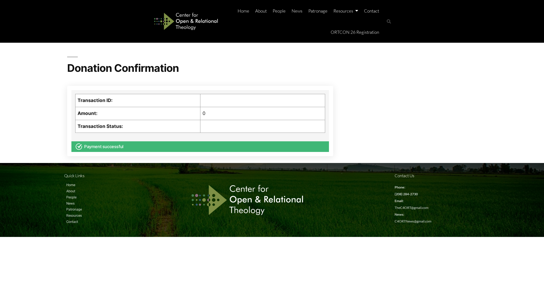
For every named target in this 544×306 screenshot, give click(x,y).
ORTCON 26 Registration (355, 32)
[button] (389, 21)
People (279, 11)
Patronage (317, 11)
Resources (343, 11)
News (297, 11)
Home (243, 11)
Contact (371, 11)
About (261, 11)
